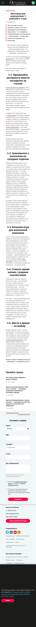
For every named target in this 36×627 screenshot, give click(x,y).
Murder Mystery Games (22, 536)
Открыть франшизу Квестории (18, 521)
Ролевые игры (20, 539)
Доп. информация (12, 463)
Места (17, 542)
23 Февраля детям (19, 563)
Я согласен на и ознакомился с (17, 483)
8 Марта (26, 557)
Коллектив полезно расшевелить (15, 87)
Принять (7, 600)
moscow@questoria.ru (12, 513)
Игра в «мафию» (10, 539)
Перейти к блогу (10, 10)
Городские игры (10, 536)
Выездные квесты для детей (14, 557)
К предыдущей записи (12, 413)
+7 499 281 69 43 (11, 510)
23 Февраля (9, 563)
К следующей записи (24, 414)
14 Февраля (19, 560)
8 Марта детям (10, 560)
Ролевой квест (10, 542)
